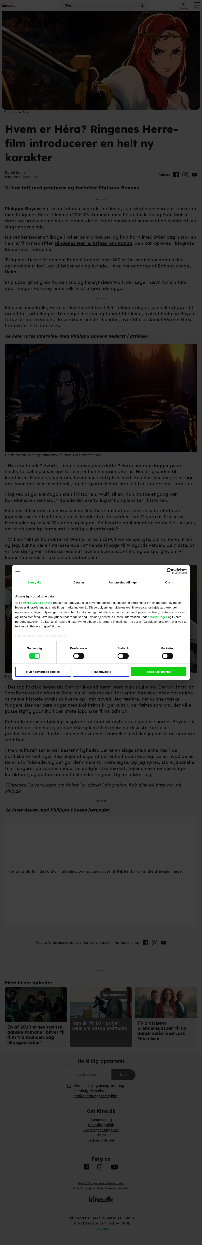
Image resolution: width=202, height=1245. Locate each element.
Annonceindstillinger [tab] (123, 582)
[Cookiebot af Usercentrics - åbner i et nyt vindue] (169, 571)
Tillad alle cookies (159, 671)
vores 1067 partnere (37, 602)
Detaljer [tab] (78, 582)
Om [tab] (167, 582)
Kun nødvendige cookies (43, 671)
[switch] (78, 656)
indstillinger (158, 616)
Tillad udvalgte (101, 671)
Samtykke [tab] (34, 582)
